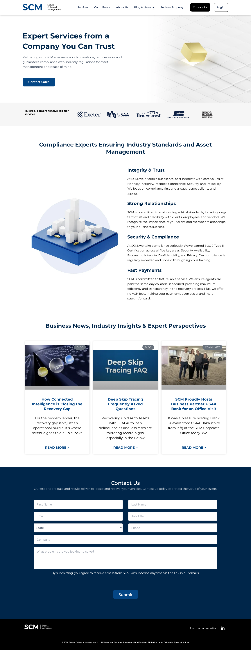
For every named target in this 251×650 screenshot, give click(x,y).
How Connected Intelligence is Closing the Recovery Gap (57, 404)
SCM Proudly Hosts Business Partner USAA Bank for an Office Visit (193, 404)
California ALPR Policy (146, 642)
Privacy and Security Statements (118, 642)
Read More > (57, 448)
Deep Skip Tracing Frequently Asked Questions (125, 404)
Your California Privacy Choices (174, 642)
